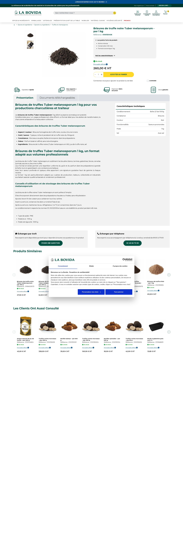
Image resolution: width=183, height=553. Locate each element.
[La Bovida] (27, 13)
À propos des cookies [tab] (120, 266)
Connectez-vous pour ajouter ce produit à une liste (113, 81)
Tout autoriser (118, 292)
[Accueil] (14, 25)
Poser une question (50, 243)
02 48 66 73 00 (132, 243)
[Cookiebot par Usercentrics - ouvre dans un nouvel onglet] (124, 259)
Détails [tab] (91, 266)
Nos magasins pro (139, 5)
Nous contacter (150, 5)
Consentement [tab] (63, 266)
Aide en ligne (163, 5)
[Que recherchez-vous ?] (114, 13)
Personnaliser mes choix (90, 292)
